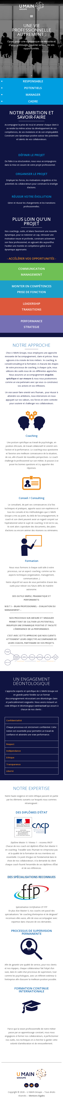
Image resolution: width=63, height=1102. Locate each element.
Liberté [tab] (9, 771)
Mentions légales (37, 1095)
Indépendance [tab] (13, 750)
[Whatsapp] (36, 1085)
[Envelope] (31, 1085)
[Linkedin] (26, 1085)
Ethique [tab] (10, 757)
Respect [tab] (10, 744)
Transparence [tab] (13, 764)
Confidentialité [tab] (14, 720)
